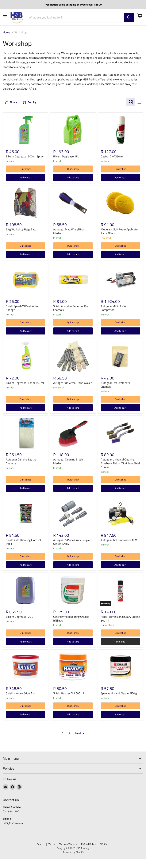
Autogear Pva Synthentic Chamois (115, 385)
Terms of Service (68, 844)
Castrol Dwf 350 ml (112, 156)
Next (78, 733)
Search (40, 844)
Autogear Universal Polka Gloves (72, 383)
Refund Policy (88, 844)
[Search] (129, 17)
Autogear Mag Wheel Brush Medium (69, 231)
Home (6, 32)
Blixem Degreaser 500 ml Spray (25, 156)
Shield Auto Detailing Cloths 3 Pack (23, 542)
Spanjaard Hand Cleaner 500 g (119, 693)
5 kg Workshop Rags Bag (21, 229)
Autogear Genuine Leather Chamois (21, 461)
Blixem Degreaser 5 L (66, 156)
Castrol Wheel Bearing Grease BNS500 (71, 618)
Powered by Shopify (73, 852)
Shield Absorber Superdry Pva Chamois (71, 308)
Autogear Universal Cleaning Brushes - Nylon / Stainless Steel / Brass (120, 463)
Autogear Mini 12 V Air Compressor (114, 308)
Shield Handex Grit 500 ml (68, 693)
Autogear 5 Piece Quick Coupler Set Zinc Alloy (72, 542)
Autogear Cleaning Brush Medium (68, 461)
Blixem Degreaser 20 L (19, 616)
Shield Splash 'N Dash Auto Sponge (22, 308)
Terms (51, 844)
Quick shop (25, 169)
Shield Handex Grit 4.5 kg (20, 693)
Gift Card (104, 844)
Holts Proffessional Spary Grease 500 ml (120, 618)
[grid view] (130, 102)
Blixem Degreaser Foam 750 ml (25, 383)
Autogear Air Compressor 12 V (119, 540)
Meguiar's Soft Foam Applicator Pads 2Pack (120, 231)
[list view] (139, 102)
